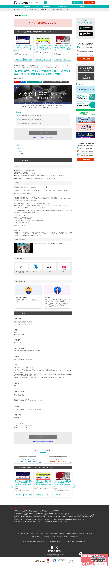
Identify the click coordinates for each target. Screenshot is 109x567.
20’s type (68, 541)
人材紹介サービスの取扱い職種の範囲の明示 (67, 536)
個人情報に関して (79, 533)
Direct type (82, 541)
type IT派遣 (75, 541)
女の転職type (32, 541)
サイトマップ (89, 533)
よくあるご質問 (70, 533)
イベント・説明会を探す (23, 6)
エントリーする (27, 59)
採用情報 (37, 536)
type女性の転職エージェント (57, 541)
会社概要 (31, 536)
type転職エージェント (43, 541)
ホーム (17, 533)
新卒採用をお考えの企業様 (48, 536)
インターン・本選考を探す (43, 6)
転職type (25, 541)
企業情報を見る (62, 6)
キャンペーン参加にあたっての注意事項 (43, 137)
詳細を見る (18, 59)
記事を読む (81, 6)
